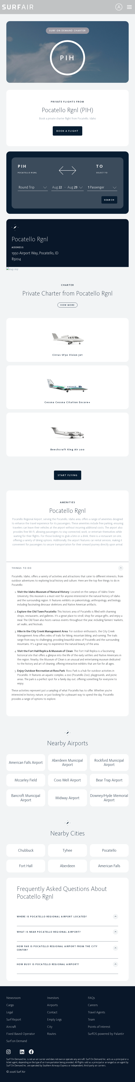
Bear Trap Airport (109, 780)
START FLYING (68, 475)
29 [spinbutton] (75, 187)
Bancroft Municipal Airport (25, 797)
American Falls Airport (26, 762)
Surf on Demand (16, 1041)
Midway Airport (67, 797)
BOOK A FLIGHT (67, 130)
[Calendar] (81, 187)
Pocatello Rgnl (27, 173)
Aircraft (11, 1027)
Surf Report (13, 1019)
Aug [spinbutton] (55, 187)
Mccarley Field (26, 780)
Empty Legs (54, 1019)
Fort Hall (26, 865)
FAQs (91, 998)
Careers (93, 1005)
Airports (52, 1005)
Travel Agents (96, 1012)
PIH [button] (22, 166)
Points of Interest (99, 1027)
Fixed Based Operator (20, 1034)
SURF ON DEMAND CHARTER (67, 30)
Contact (52, 1012)
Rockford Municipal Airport (109, 762)
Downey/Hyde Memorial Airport (109, 797)
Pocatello (109, 850)
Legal (9, 1012)
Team (91, 1019)
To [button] (99, 166)
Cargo (10, 1005)
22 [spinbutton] (60, 187)
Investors (53, 998)
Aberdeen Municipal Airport (67, 762)
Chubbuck (26, 850)
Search (109, 200)
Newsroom (13, 998)
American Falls (109, 865)
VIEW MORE (67, 305)
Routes (51, 1034)
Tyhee (67, 850)
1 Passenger (96, 187)
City (49, 1027)
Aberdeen (67, 865)
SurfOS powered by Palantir (106, 1034)
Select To (102, 173)
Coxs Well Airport (67, 780)
